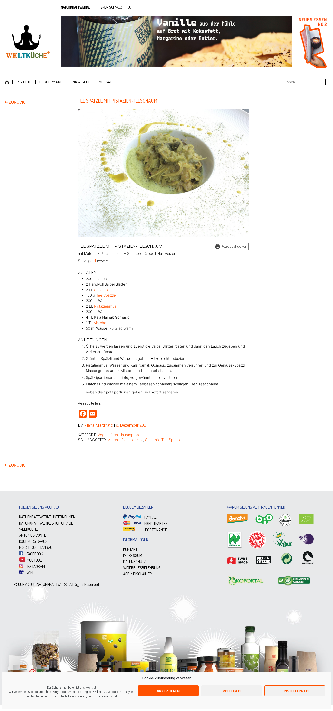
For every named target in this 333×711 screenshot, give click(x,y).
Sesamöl (101, 290)
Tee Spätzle (106, 295)
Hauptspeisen (130, 435)
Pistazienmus (105, 306)
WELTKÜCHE (28, 529)
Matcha (100, 322)
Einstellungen (295, 691)
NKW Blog (82, 82)
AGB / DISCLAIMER (137, 573)
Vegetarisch (108, 435)
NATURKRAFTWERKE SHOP (39, 523)
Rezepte (24, 82)
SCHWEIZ (115, 7)
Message (107, 82)
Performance (52, 82)
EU (129, 7)
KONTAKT (130, 549)
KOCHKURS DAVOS (33, 541)
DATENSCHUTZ (134, 561)
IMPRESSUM (132, 555)
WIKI (29, 572)
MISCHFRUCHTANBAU (35, 547)
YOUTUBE (34, 560)
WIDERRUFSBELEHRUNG (142, 567)
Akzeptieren (168, 691)
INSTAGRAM (35, 566)
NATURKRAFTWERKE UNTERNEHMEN (47, 516)
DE (71, 523)
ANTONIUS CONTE (32, 535)
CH (63, 523)
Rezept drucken (233, 246)
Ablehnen (232, 691)
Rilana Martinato (98, 425)
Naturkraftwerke (75, 7)
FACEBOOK (34, 553)
